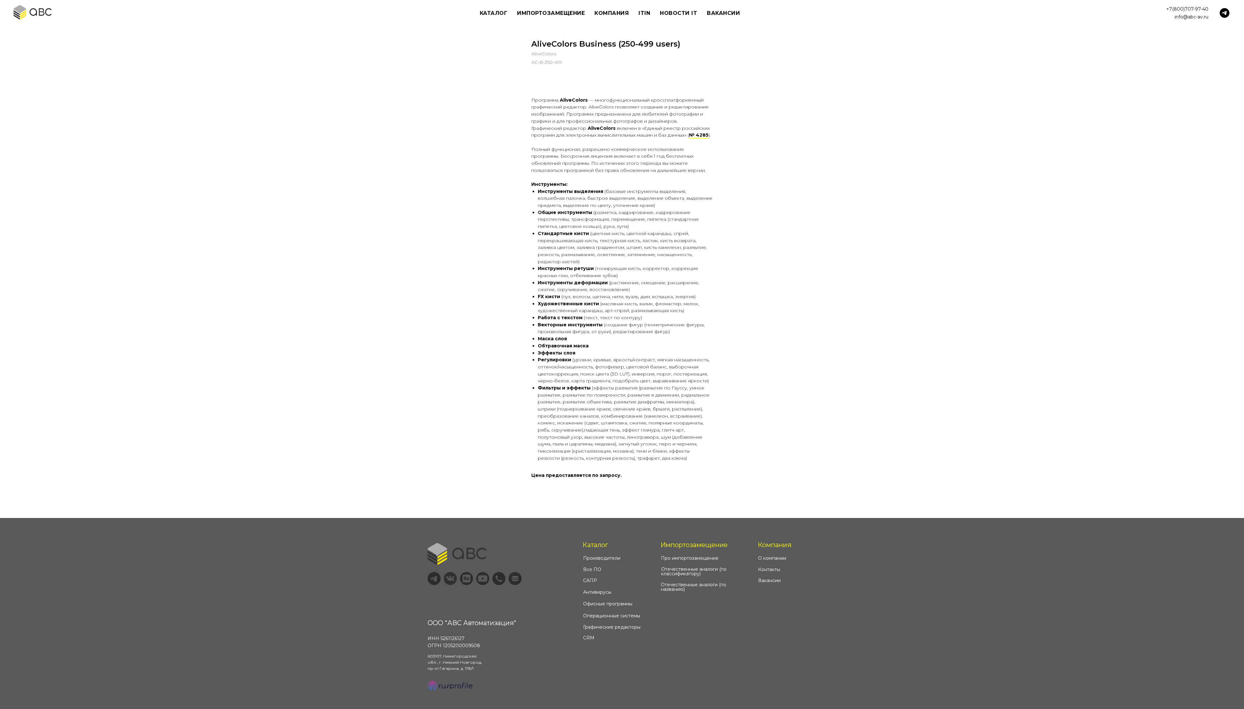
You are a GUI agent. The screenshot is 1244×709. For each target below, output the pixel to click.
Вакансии (723, 13)
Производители (601, 558)
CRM (588, 638)
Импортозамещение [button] (551, 13)
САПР (590, 580)
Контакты (769, 569)
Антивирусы (597, 592)
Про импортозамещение (690, 558)
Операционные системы (611, 616)
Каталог (595, 545)
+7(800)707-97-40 (1187, 9)
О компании (772, 558)
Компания (774, 545)
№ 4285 (698, 135)
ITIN (644, 13)
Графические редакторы (611, 627)
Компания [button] (611, 13)
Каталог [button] (494, 13)
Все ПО (592, 569)
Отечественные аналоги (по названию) (693, 587)
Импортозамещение (694, 545)
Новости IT (678, 13)
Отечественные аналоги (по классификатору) (694, 571)
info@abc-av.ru (1191, 17)
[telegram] (1224, 13)
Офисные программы (607, 604)
